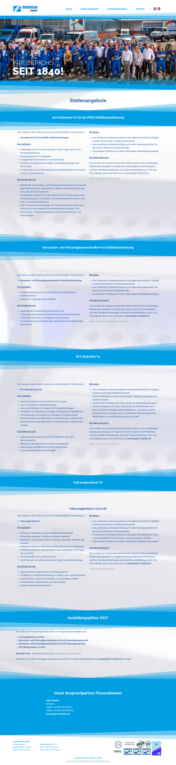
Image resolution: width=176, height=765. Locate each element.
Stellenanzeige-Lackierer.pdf (102, 569)
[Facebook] (155, 8)
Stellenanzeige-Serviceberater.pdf (104, 178)
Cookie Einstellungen (100, 761)
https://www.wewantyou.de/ (68, 653)
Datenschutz (83, 761)
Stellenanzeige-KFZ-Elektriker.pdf (104, 444)
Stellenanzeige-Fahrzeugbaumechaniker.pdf (109, 321)
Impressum (71, 761)
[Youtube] (159, 8)
